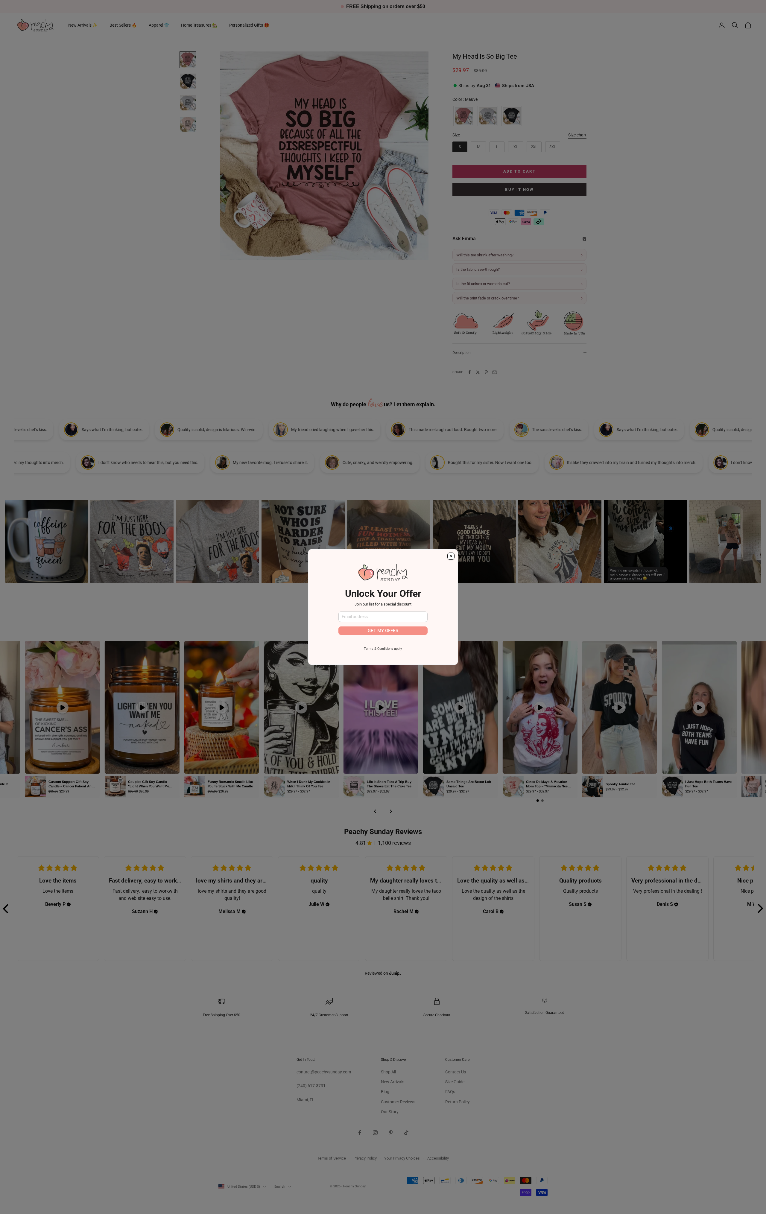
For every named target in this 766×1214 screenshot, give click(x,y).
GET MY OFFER (383, 630)
